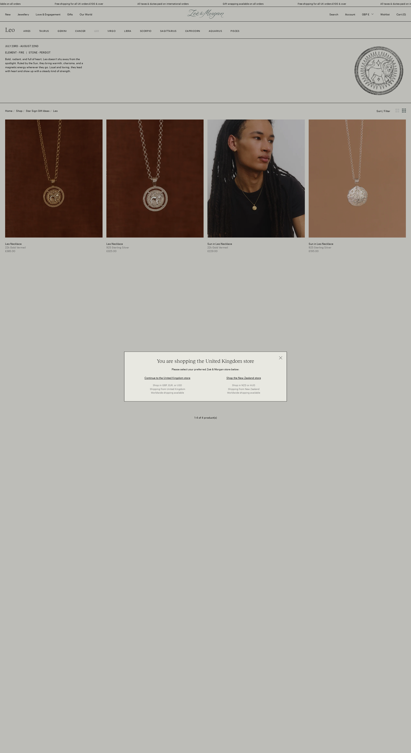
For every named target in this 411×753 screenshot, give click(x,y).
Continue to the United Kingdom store (167, 377)
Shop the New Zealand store (243, 377)
